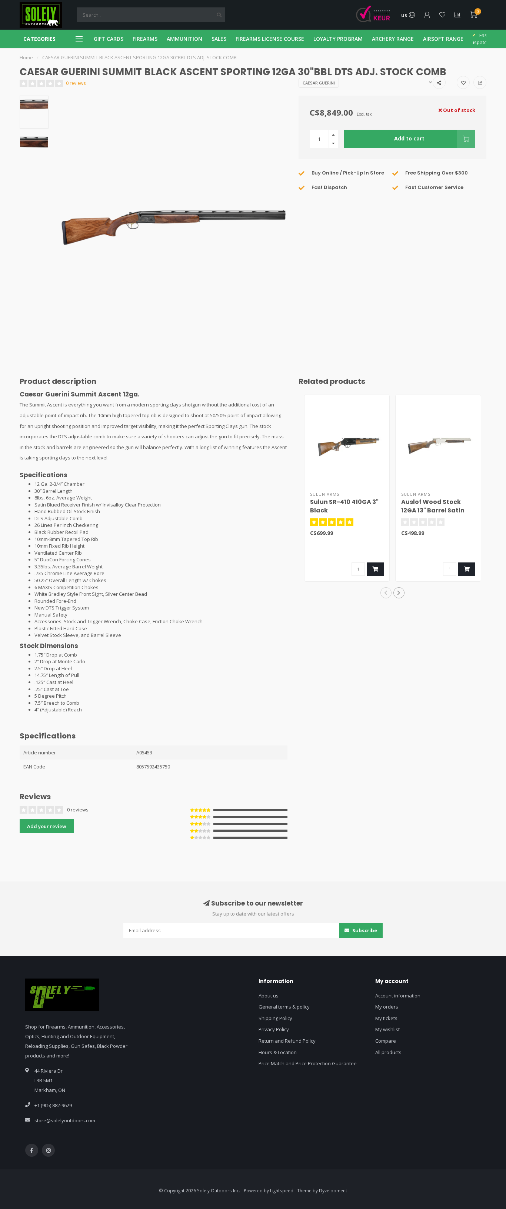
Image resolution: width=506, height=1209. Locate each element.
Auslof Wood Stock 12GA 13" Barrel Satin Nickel (433, 510)
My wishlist (387, 1029)
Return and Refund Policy (287, 1040)
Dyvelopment (333, 1190)
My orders (386, 1006)
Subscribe (364, 930)
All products (388, 1052)
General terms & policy (284, 1006)
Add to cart (409, 138)
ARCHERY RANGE (393, 38)
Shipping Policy (275, 1018)
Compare (385, 1040)
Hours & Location (278, 1052)
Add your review (46, 826)
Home (26, 57)
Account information (397, 995)
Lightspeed (281, 1190)
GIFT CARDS (108, 38)
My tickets (386, 1018)
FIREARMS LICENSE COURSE (270, 38)
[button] (386, 592)
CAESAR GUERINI (319, 83)
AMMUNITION (184, 38)
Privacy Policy (274, 1029)
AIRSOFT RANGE (443, 38)
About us (269, 995)
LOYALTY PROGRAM (338, 38)
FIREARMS (145, 38)
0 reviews (76, 83)
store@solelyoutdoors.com (64, 1120)
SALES (219, 38)
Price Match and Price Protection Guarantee (308, 1063)
